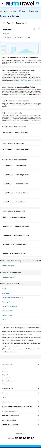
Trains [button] (23, 11)
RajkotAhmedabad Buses (14, 217)
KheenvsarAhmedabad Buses (16, 133)
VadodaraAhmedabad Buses (16, 235)
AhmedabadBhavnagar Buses (16, 175)
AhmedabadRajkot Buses (14, 166)
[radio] (8, 23)
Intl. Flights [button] (35, 11)
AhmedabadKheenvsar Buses (16, 149)
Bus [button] (14, 11)
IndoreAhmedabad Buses (14, 253)
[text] (3, 11)
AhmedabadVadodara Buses (16, 184)
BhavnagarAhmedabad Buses (16, 226)
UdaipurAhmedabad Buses (15, 244)
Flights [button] (5, 11)
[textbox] (19, 29)
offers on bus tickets (13, 117)
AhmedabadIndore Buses (14, 202)
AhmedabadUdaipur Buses (15, 193)
